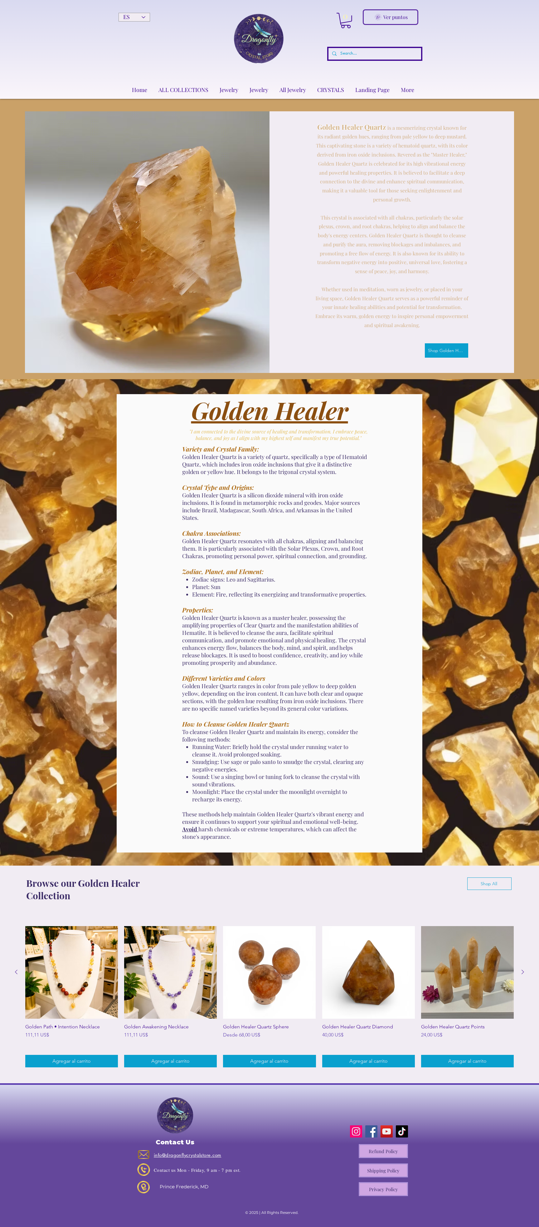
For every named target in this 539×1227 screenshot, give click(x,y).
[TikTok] (402, 1131)
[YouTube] (387, 1131)
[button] (346, 20)
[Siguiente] (523, 972)
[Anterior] (16, 972)
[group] (269, 997)
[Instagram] (356, 1131)
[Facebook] (371, 1131)
